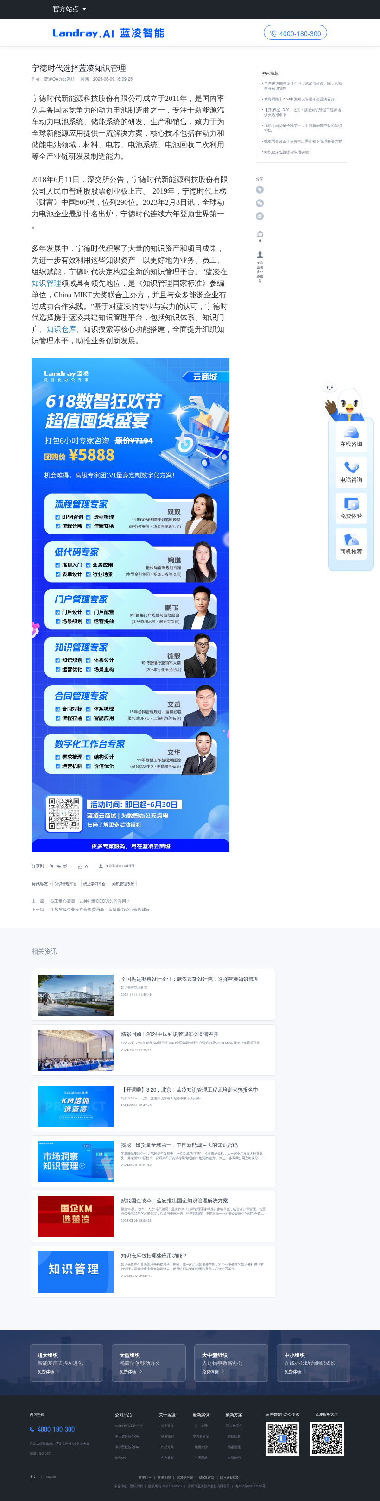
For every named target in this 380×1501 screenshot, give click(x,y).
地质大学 (201, 1446)
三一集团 (201, 1425)
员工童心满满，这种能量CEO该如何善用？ (90, 901)
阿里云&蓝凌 (229, 1477)
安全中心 (120, 1485)
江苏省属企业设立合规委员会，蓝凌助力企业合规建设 (100, 909)
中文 (33, 1476)
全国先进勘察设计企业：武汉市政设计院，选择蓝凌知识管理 (303, 86)
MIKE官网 (208, 1477)
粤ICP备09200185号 (250, 1485)
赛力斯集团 (201, 1436)
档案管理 (234, 1446)
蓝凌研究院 (187, 1477)
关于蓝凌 (167, 1415)
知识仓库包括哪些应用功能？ (288, 151)
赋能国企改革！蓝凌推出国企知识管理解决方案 (303, 141)
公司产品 (123, 1415)
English (51, 1476)
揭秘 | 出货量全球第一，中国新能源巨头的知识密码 (303, 128)
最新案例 (201, 1415)
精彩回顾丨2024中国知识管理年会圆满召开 (299, 98)
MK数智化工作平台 (129, 1425)
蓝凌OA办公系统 (59, 79)
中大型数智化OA (127, 1436)
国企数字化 (234, 1425)
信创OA (120, 1457)
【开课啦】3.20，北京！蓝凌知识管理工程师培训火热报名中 (302, 112)
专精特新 (234, 1436)
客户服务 (167, 1457)
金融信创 (234, 1457)
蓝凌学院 (166, 1477)
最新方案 (234, 1415)
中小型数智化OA (127, 1446)
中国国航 (201, 1457)
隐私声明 (136, 1485)
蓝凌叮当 (147, 1477)
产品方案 (167, 1446)
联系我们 (167, 1436)
